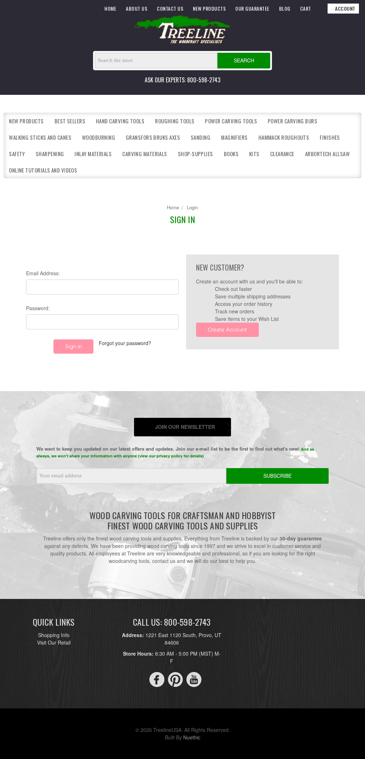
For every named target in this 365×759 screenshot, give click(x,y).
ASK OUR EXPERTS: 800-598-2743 (182, 80)
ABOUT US (136, 8)
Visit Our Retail (54, 642)
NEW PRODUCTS (209, 8)
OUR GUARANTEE (252, 8)
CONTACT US (170, 8)
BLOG (285, 8)
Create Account (227, 330)
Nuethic (191, 737)
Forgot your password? (125, 343)
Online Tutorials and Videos (43, 170)
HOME (110, 8)
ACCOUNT (344, 8)
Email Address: (43, 273)
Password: (38, 308)
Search (244, 60)
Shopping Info (54, 635)
